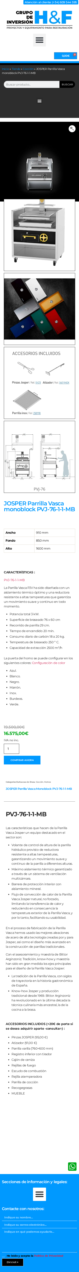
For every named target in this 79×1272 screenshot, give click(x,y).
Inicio (5, 69)
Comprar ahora (22, 760)
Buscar (67, 84)
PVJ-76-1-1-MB (14, 580)
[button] (39, 40)
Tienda (16, 69)
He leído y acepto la (35, 1255)
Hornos (47, 782)
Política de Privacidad (48, 1255)
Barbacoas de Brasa (25, 782)
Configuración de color (48, 663)
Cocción (28, 69)
